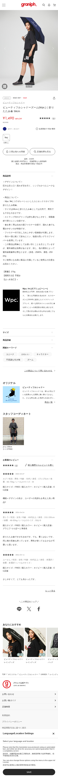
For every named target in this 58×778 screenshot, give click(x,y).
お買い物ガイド (9, 700)
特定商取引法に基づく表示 (14, 728)
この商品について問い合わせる (38, 371)
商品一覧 (49, 402)
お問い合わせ (8, 694)
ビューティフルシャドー (14, 102)
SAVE (29, 772)
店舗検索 (6, 707)
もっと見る (50, 591)
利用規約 (6, 715)
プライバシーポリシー (12, 721)
